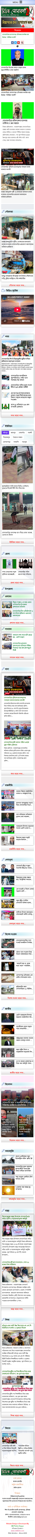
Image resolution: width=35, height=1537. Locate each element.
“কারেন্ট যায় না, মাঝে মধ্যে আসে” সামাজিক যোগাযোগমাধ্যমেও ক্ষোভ (24, 965)
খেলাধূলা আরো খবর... (17, 923)
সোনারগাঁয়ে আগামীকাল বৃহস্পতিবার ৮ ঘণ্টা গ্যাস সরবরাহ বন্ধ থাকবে (19, 377)
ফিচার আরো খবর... (17, 1465)
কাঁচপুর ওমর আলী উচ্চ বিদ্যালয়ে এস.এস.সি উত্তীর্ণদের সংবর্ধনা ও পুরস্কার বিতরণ (16, 1326)
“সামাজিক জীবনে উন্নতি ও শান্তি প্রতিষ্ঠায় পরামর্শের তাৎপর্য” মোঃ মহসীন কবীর (9, 1449)
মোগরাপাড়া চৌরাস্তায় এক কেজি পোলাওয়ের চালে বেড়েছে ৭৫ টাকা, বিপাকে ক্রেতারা (24, 978)
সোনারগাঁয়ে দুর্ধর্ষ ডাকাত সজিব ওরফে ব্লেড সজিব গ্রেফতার (16, 743)
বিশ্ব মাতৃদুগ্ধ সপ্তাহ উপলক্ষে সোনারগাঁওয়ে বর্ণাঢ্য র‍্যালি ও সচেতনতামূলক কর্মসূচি (16, 1217)
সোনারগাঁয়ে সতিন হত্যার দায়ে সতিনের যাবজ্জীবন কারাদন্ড (8, 574)
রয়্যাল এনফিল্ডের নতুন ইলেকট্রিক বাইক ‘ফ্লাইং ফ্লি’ (24, 1157)
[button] (22, 42)
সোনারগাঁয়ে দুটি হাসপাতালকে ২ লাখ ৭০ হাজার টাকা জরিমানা (15, 1263)
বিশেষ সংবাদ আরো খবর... (17, 998)
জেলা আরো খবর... (17, 582)
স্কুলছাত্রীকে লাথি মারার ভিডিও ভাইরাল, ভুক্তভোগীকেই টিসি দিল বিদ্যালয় (15, 487)
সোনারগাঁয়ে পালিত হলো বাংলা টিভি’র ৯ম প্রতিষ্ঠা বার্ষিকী (21, 386)
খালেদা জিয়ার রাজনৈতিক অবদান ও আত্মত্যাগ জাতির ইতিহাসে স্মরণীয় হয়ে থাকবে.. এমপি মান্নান (25, 794)
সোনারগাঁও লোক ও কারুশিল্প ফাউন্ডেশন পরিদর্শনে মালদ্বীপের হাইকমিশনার (17, 1103)
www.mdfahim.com (17, 1531)
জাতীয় (8, 1008)
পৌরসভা (9, 211)
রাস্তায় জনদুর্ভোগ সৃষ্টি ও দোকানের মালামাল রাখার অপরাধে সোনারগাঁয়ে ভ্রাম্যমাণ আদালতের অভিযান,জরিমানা (16, 194)
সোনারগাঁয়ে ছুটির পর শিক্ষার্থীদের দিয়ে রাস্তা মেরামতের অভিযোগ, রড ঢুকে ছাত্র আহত (16, 1372)
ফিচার (7, 1428)
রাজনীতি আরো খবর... (17, 849)
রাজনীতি (9, 785)
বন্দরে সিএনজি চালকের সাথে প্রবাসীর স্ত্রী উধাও (25, 574)
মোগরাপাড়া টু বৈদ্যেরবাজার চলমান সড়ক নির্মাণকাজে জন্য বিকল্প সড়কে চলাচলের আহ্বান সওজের (21, 396)
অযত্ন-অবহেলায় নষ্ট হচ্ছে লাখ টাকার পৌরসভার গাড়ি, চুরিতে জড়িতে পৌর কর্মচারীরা (17, 277)
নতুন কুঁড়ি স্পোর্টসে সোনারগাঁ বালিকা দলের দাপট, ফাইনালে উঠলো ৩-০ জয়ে (23, 903)
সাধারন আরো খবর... (17, 657)
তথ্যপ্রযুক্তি (9, 1151)
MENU (15, 2)
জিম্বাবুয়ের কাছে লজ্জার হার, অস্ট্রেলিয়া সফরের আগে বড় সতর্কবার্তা (23, 879)
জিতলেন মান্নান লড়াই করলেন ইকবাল (23, 838)
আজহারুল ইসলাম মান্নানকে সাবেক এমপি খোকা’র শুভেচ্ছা (24, 828)
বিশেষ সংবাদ (11, 934)
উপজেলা (9, 588)
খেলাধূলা (9, 859)
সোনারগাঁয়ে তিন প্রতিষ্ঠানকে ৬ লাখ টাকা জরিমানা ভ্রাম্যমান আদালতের (23, 613)
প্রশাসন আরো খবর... (17, 622)
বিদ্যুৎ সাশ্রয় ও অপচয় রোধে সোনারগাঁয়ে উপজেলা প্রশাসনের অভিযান (22, 604)
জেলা (7, 553)
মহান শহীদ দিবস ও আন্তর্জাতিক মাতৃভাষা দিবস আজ (24, 1051)
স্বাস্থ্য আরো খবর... (17, 1309)
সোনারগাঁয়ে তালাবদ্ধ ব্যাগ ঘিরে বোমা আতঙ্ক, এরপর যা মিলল (17, 533)
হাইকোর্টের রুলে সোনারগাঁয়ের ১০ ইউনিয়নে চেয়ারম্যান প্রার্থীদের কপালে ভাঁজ (25, 989)
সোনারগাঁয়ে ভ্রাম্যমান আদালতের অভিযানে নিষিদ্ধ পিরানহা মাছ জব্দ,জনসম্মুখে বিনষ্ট (22, 646)
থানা (7, 669)
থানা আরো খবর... (17, 773)
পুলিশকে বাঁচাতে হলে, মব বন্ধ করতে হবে (25, 1447)
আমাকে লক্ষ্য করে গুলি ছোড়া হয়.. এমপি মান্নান (22, 636)
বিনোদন (8, 1084)
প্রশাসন (8, 596)
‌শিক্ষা (7, 1319)
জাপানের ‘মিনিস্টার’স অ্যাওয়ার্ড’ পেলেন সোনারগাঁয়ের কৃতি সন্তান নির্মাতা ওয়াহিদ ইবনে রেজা (8, 1127)
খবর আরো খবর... (17, 415)
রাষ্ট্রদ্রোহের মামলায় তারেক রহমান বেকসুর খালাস (24, 1039)
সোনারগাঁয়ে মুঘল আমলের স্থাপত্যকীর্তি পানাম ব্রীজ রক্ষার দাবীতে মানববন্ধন (24, 1168)
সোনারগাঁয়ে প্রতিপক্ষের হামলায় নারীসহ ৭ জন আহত (15, 122)
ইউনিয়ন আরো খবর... (17, 542)
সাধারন (8, 629)
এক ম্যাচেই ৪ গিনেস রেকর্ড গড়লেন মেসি (25, 890)
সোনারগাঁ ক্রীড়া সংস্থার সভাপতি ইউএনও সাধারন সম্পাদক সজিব (24, 868)
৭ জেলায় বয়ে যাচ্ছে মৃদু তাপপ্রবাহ (23, 1188)
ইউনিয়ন (8, 426)
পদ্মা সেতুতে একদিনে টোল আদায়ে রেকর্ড (24, 1178)
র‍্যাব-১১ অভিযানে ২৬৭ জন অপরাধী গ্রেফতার (20, 405)
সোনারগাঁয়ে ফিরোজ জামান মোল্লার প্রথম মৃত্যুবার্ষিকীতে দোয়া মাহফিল (13, 68)
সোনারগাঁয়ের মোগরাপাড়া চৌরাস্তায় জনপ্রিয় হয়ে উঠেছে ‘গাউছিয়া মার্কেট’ (16, 93)
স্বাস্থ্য (7, 1210)
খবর (7, 336)
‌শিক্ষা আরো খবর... (17, 1415)
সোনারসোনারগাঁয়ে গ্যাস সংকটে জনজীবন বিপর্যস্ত (24, 941)
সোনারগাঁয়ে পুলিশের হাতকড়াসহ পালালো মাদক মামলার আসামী (15, 698)
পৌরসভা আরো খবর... (17, 285)
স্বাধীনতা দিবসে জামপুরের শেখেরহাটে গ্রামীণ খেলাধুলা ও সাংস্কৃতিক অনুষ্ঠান (25, 914)
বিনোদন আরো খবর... (17, 1140)
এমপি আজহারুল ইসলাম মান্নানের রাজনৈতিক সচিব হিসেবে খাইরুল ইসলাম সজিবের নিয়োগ (24, 1018)
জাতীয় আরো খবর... (17, 1072)
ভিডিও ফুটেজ (12, 290)
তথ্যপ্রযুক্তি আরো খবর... (17, 1199)
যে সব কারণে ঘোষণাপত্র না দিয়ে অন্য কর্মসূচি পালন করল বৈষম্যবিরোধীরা (24, 1063)
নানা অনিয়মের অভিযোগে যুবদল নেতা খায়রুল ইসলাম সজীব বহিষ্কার (24, 816)
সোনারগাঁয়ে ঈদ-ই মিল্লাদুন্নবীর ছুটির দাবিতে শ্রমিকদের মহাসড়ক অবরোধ (16, 360)
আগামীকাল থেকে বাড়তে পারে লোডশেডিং (24, 1027)
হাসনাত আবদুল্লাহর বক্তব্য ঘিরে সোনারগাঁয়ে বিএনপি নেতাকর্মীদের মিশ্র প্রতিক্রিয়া (24, 806)
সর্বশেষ (5, 237)
